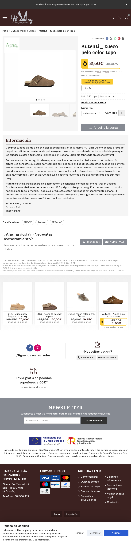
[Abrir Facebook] (30, 348)
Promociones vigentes (114, 487)
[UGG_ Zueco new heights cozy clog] (17, 296)
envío (99, 72)
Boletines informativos (114, 478)
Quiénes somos (90, 481)
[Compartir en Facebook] (107, 38)
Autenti (29, 268)
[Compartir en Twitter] (111, 38)
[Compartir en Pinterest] (119, 38)
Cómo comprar (89, 476)
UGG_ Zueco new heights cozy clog (17, 315)
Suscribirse (94, 420)
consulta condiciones (33, 387)
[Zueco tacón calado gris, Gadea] (81, 296)
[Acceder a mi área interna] (119, 17)
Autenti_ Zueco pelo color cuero (113, 315)
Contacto (113, 502)
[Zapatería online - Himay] (22, 17)
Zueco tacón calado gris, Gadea (81, 315)
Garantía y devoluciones (88, 498)
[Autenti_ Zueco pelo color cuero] (113, 296)
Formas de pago (90, 486)
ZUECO (6, 268)
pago (107, 72)
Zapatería (71, 514)
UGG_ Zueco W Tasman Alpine (49, 315)
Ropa (57, 514)
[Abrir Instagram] (37, 348)
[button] (36, 100)
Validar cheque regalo (115, 495)
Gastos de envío (90, 491)
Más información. (41, 539)
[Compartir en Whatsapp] (115, 38)
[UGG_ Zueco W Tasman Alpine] (49, 296)
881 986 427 (22, 496)
